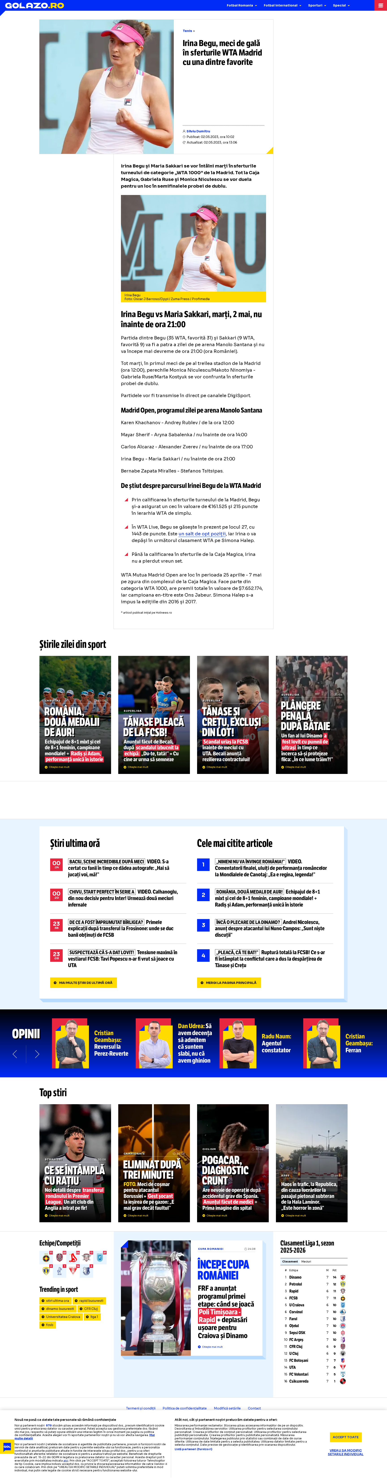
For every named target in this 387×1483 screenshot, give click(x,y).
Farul (293, 1318)
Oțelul (294, 1325)
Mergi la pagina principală (231, 983)
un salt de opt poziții (202, 534)
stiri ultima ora (57, 1301)
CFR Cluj (91, 1309)
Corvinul (296, 1311)
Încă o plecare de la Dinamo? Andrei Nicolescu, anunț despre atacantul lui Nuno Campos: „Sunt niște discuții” (265, 929)
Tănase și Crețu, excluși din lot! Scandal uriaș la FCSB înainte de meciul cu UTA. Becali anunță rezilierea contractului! (233, 715)
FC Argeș (296, 1339)
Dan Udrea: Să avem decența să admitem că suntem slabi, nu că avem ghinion (177, 1043)
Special (339, 5)
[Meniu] (380, 5)
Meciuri (306, 1261)
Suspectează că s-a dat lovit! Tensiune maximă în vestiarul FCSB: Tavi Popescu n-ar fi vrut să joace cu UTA (118, 959)
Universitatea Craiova (63, 1317)
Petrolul (295, 1284)
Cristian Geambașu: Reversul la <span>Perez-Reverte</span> (94, 1043)
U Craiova (296, 1305)
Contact (254, 1408)
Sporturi (315, 5)
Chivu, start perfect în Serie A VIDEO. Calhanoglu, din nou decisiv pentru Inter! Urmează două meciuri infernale (118, 898)
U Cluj (293, 1353)
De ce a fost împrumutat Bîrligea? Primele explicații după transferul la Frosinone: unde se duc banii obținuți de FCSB (118, 929)
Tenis (187, 31)
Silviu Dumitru (198, 131)
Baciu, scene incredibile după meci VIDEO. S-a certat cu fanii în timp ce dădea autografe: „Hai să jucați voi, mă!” (118, 868)
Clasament (290, 1261)
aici (65, 1460)
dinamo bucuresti (60, 1309)
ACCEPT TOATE (346, 1437)
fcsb (49, 1325)
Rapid (293, 1291)
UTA (292, 1367)
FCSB (293, 1298)
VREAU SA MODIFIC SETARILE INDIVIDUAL (346, 1452)
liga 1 (94, 1317)
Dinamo (295, 1277)
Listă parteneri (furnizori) (193, 1449)
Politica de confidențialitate (185, 1408)
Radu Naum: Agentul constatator (261, 1043)
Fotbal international (280, 5)
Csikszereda (298, 1381)
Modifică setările (227, 1408)
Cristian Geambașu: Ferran (345, 1043)
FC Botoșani (298, 1360)
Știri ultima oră (75, 843)
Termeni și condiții (140, 1408)
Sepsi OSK (297, 1332)
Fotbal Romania (240, 5)
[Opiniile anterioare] (15, 1054)
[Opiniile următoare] (36, 1054)
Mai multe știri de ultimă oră (85, 983)
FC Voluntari (298, 1374)
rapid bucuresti (91, 1301)
